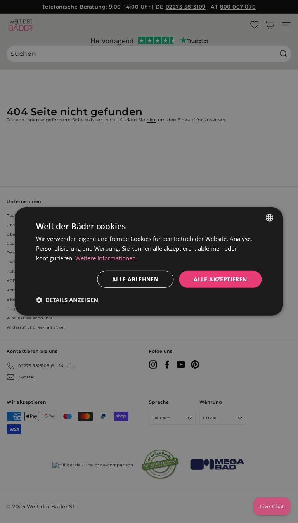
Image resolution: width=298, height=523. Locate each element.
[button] (67, 300)
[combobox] (270, 218)
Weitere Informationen (105, 258)
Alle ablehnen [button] (135, 278)
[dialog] (149, 261)
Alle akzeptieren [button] (220, 278)
